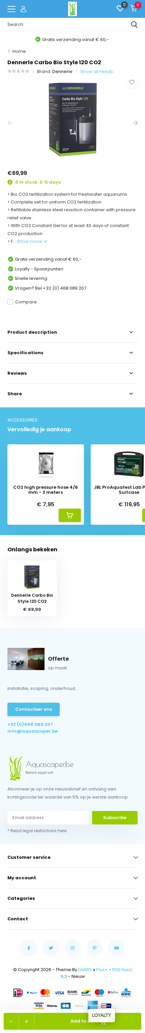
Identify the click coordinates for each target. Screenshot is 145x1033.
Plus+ (102, 969)
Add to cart (83, 1021)
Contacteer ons (33, 709)
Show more (30, 241)
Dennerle (62, 71)
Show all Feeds (96, 71)
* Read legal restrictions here (36, 831)
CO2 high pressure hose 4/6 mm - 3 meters (45, 490)
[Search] (134, 24)
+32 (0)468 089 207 (30, 724)
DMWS (85, 969)
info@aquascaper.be (32, 731)
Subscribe (114, 817)
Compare (26, 302)
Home (19, 51)
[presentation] (9, 123)
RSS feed (122, 969)
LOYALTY (101, 1015)
